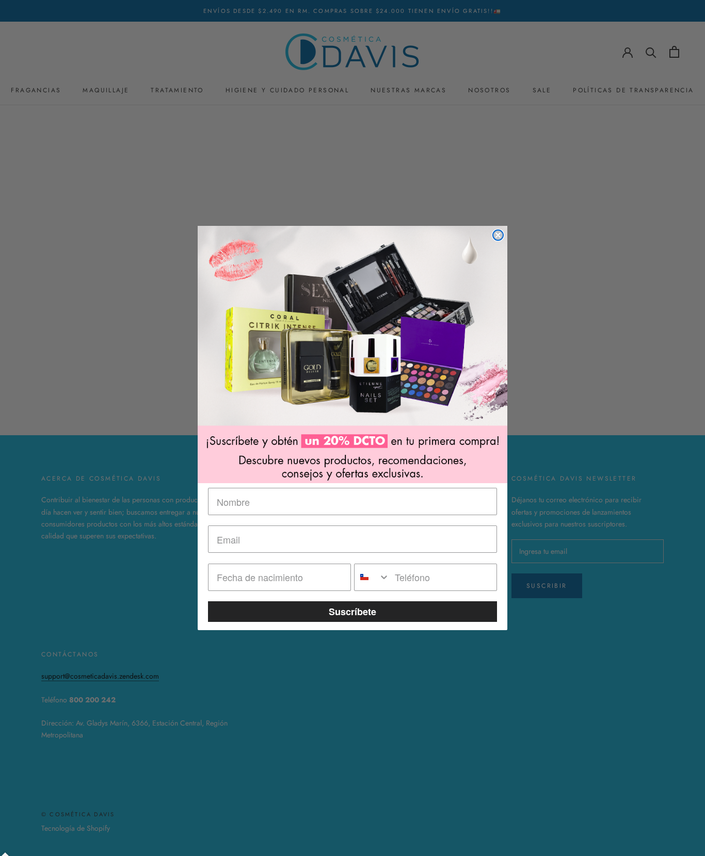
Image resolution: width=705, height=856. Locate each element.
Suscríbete (352, 611)
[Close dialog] (498, 235)
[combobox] (372, 577)
